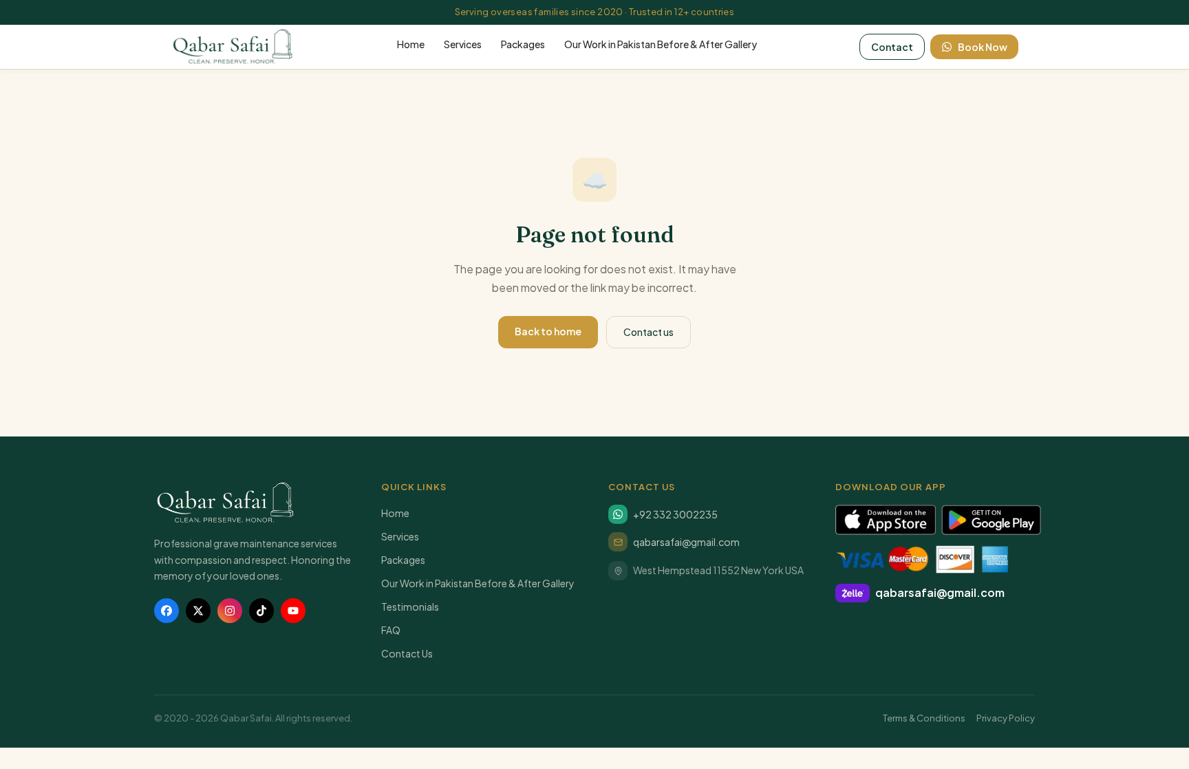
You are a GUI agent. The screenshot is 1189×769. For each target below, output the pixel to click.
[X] (198, 610)
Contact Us (407, 653)
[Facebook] (166, 610)
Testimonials (410, 606)
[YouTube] (293, 610)
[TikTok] (261, 610)
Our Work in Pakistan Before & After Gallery (660, 44)
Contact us (648, 332)
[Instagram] (229, 610)
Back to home (548, 331)
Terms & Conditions (924, 718)
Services (463, 44)
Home (411, 44)
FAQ (390, 630)
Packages (523, 44)
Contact (892, 47)
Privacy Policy (1005, 718)
